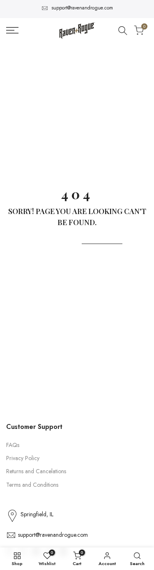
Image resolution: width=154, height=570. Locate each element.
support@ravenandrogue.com (82, 7)
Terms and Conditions (32, 485)
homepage (102, 239)
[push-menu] (12, 30)
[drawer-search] (122, 30)
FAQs (12, 445)
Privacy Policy (22, 458)
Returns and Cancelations (36, 471)
